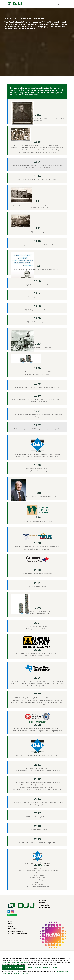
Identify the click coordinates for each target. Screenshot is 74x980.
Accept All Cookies (13, 967)
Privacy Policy (12, 928)
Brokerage (42, 900)
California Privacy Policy (15, 931)
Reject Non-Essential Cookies (42, 967)
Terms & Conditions (62, 971)
